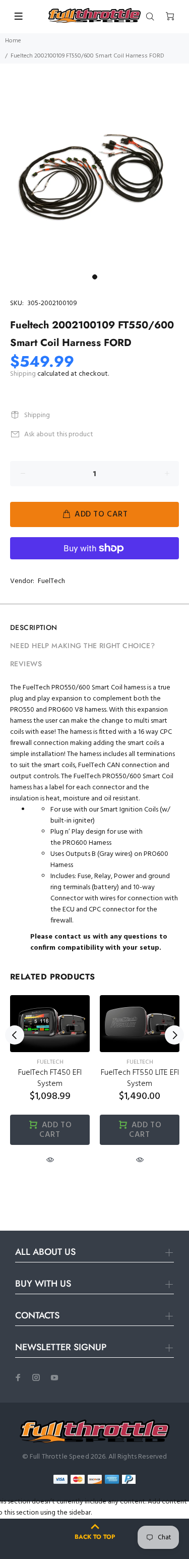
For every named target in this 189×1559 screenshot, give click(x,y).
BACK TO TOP (95, 1536)
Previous (14, 1035)
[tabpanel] (94, 174)
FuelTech (51, 581)
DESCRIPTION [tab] (33, 627)
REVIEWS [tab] (26, 664)
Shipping (23, 374)
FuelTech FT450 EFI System (50, 1078)
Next (174, 1035)
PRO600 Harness (86, 843)
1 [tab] (94, 276)
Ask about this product (58, 434)
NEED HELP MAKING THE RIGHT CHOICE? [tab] (82, 646)
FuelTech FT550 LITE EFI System (140, 1078)
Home (13, 41)
